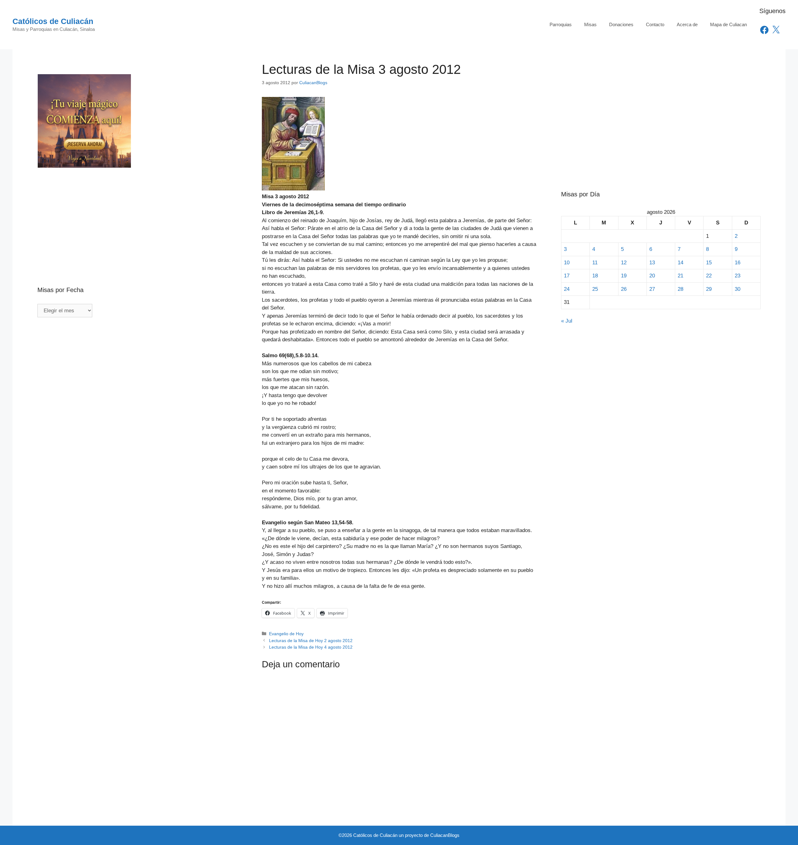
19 (624, 276)
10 (567, 263)
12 (624, 263)
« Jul (566, 321)
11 (595, 263)
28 (680, 289)
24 (567, 289)
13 (652, 263)
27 (652, 289)
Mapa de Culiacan (728, 24)
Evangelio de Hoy (286, 633)
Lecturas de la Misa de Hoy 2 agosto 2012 (311, 640)
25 (595, 289)
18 (595, 276)
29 (709, 289)
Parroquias (561, 24)
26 (624, 289)
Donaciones (621, 24)
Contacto (655, 24)
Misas (590, 24)
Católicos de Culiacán (52, 21)
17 (567, 276)
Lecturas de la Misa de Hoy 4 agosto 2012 (311, 647)
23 (737, 276)
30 (737, 289)
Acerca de (687, 24)
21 (680, 276)
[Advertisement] (137, 213)
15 (709, 263)
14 (680, 263)
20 (652, 276)
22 (709, 276)
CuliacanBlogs (444, 835)
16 (737, 263)
